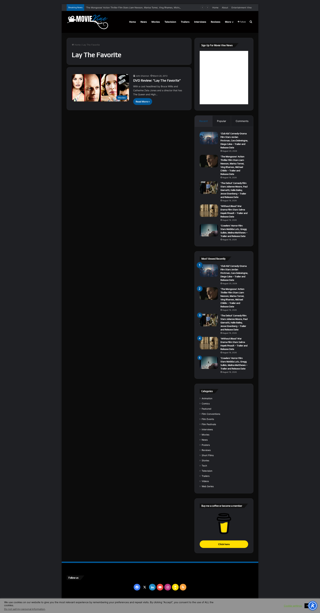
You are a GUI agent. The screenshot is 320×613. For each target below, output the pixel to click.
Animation (207, 398)
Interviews (200, 21)
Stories (205, 460)
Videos (205, 481)
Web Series (208, 486)
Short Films (208, 455)
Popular (221, 121)
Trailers (185, 21)
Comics (206, 403)
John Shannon (142, 76)
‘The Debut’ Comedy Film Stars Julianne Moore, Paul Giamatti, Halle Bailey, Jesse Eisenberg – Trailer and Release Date (234, 190)
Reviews (215, 21)
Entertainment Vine (242, 7)
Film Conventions (211, 414)
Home (215, 7)
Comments (242, 121)
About (225, 7)
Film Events (208, 419)
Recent (203, 121)
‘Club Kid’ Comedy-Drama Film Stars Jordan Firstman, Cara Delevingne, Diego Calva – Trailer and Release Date (234, 140)
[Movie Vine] (87, 22)
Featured (206, 408)
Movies (156, 21)
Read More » (143, 101)
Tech (204, 465)
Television (170, 21)
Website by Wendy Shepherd (136, 602)
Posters (206, 445)
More (228, 21)
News (143, 21)
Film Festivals (209, 424)
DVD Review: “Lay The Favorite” (157, 80)
